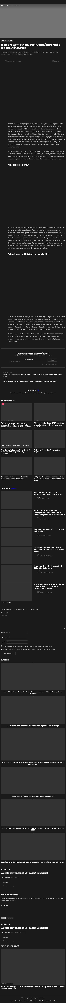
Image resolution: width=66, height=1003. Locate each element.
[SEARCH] (64, 2)
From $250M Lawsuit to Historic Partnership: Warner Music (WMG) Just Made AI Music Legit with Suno (33, 763)
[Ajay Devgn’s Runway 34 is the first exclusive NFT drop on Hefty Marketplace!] (16, 439)
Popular (3, 404)
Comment (4, 613)
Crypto (4, 420)
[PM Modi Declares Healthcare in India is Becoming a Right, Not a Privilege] (33, 710)
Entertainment (6, 445)
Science (37, 474)
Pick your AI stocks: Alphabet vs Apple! (47, 451)
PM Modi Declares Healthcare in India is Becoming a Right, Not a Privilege (33, 726)
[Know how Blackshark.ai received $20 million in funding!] (16, 574)
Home (11, 1001)
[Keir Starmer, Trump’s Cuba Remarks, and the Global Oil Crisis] (16, 500)
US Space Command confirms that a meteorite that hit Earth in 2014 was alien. (49, 479)
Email (3, 637)
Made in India (17, 445)
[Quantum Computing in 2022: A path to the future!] (16, 537)
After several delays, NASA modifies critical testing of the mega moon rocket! (49, 425)
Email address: (28, 359)
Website (3, 642)
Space (36, 420)
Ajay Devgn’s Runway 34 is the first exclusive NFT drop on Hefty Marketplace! (15, 452)
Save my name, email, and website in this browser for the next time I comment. (27, 646)
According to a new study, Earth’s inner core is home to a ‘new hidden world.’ (49, 549)
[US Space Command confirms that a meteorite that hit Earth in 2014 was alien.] (49, 466)
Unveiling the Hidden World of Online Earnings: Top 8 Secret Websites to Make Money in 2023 (33, 829)
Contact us (53, 1001)
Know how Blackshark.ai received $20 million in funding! (48, 567)
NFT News (11, 420)
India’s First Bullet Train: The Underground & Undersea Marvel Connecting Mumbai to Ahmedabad (49, 513)
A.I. (35, 447)
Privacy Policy (19, 1001)
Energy (13, 489)
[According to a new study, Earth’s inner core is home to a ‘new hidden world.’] (16, 555)
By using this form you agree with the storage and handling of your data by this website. (29, 649)
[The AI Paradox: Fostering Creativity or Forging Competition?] (33, 780)
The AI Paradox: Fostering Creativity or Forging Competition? (33, 796)
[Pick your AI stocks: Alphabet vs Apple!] (49, 439)
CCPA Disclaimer (43, 1001)
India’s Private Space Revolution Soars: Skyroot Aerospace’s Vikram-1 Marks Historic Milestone (33, 693)
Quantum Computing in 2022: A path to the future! (49, 530)
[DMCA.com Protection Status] (7, 919)
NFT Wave (4, 447)
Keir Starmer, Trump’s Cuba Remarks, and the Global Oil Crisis (48, 493)
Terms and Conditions (31, 1001)
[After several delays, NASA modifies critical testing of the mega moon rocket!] (49, 412)
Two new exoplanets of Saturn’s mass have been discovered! (14, 478)
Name (3, 632)
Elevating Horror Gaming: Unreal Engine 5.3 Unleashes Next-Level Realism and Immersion (33, 862)
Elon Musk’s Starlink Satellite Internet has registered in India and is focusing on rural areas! (49, 586)
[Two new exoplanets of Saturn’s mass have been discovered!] (16, 466)
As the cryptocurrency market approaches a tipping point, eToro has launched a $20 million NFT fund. (16, 425)
